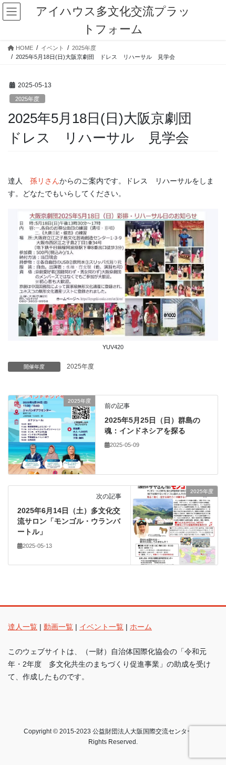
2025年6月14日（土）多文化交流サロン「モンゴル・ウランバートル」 (68, 520)
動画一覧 (58, 627)
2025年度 (27, 99)
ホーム (141, 627)
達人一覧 (22, 627)
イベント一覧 (101, 627)
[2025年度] (51, 434)
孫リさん (44, 181)
